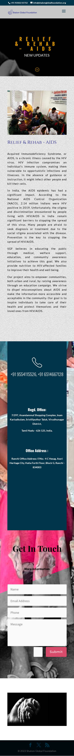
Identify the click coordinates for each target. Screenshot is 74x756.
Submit (56, 652)
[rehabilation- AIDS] (37, 133)
